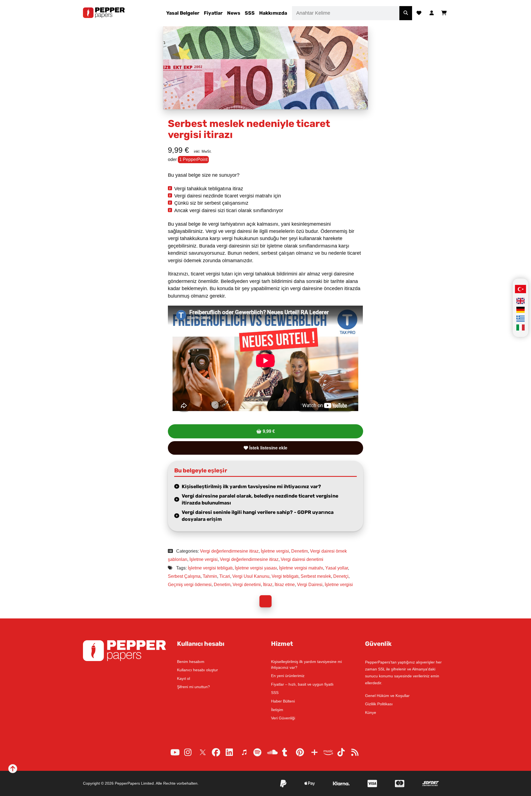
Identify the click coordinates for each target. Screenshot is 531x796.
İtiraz (267, 584)
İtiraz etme (285, 584)
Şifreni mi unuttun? (193, 687)
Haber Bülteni (283, 701)
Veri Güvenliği (283, 718)
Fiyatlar (213, 13)
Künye (370, 712)
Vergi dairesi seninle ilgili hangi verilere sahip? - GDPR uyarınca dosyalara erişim (258, 515)
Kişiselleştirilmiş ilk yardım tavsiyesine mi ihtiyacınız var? (251, 486)
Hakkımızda (273, 13)
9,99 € (269, 431)
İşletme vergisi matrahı (301, 568)
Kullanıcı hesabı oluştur (197, 670)
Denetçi (340, 576)
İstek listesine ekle (267, 448)
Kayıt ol (183, 678)
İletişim (277, 709)
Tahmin (210, 576)
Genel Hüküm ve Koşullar (387, 695)
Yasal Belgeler (182, 13)
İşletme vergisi (275, 551)
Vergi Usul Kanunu (250, 576)
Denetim (299, 551)
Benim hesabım (190, 661)
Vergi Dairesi (309, 584)
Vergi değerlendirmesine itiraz (229, 551)
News (233, 13)
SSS (250, 13)
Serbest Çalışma (184, 576)
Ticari (224, 576)
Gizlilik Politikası (379, 704)
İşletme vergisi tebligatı (210, 568)
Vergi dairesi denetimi (302, 559)
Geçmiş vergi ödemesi (190, 584)
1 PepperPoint (193, 159)
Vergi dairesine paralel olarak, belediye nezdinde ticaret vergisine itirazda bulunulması (260, 499)
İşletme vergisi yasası (256, 568)
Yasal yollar (336, 568)
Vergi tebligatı (285, 576)
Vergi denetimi (247, 584)
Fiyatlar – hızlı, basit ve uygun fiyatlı (302, 684)
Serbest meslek (316, 576)
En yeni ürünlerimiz (287, 675)
